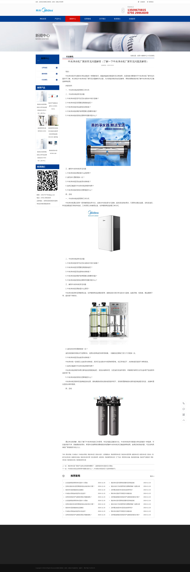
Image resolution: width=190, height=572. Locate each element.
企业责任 (79, 569)
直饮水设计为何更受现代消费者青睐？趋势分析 (131, 486)
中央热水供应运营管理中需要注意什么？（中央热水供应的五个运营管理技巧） (92, 468)
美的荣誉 (79, 557)
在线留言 (142, 2)
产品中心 (58, 19)
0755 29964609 (183, 403)
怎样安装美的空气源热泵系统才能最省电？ (85, 497)
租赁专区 (38, 563)
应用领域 (87, 19)
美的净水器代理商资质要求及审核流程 (131, 482)
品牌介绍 (79, 560)
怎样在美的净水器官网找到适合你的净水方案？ (85, 486)
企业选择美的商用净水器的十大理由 (85, 482)
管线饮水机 (39, 557)
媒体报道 (44, 73)
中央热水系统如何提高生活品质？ (85, 493)
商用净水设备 (40, 554)
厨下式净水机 (40, 560)
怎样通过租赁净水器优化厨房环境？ (131, 490)
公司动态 (44, 67)
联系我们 (151, 2)
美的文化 (79, 566)
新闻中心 (73, 19)
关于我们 (102, 19)
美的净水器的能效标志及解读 (85, 490)
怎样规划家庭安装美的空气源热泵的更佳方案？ (131, 497)
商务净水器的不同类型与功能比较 (131, 493)
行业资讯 (44, 79)
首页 (138, 55)
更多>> (152, 476)
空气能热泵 (39, 569)
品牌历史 (79, 563)
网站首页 (43, 19)
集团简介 (79, 554)
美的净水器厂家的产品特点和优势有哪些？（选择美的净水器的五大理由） (91, 466)
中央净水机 (39, 566)
